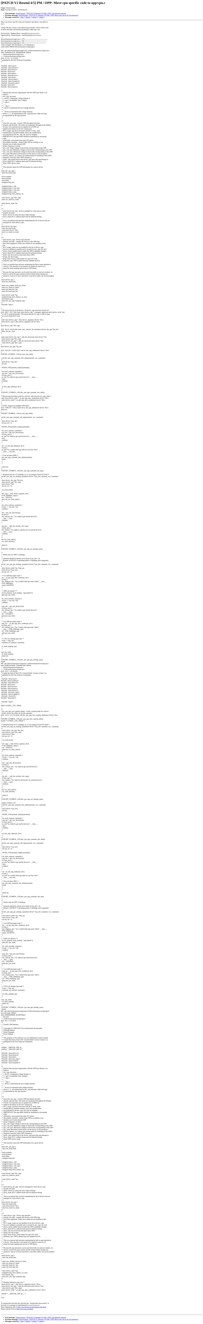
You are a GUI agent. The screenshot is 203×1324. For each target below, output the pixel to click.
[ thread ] (28, 17)
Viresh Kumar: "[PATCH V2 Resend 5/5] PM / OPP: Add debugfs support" (41, 13)
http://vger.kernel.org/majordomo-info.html (32, 1307)
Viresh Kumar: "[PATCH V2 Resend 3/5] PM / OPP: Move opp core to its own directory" (49, 15)
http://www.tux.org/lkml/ (25, 1309)
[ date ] (22, 17)
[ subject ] (34, 17)
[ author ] (41, 17)
